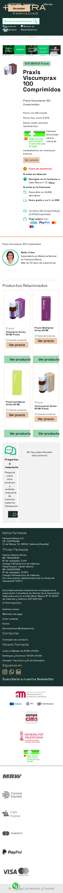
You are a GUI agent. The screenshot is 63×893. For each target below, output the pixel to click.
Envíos (6, 623)
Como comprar (10, 618)
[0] (3, 29)
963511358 (14, 4)
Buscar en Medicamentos (29, 28)
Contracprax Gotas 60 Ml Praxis (46, 407)
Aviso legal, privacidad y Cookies (31, 888)
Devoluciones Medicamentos (18, 628)
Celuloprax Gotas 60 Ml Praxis (16, 333)
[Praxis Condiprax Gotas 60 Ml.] (17, 382)
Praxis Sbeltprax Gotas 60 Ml (44, 329)
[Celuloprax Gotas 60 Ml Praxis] (17, 308)
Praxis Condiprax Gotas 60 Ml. (15, 403)
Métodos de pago (12, 614)
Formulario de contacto (15, 639)
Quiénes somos (10, 609)
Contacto (29, 4)
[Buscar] (36, 21)
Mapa (52, 182)
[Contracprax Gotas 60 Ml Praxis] (46, 382)
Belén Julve (28, 252)
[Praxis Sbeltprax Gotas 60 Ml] (46, 308)
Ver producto (20, 359)
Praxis (10, 328)
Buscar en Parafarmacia (9, 28)
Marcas (48, 4)
